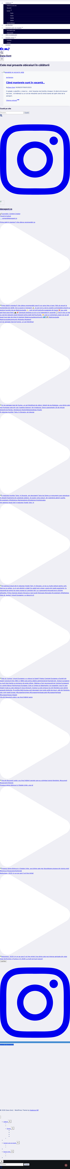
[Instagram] (4, 50)
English (8, 45)
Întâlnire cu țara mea (12, 5)
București (9, 7)
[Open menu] (2, 59)
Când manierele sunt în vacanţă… (25, 82)
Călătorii (5, 1121)
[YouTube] (6, 50)
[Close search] (1, 1161)
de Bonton (9, 25)
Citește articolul (12, 100)
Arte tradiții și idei (11, 30)
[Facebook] (1, 50)
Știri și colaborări (11, 35)
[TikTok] (8, 50)
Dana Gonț (11, 87)
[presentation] (36, 72)
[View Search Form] (2, 52)
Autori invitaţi (10, 32)
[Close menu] (0, 1117)
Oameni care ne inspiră (9, 1143)
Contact (9, 42)
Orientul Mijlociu (11, 22)
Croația (12, 18)
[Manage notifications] (66, 1165)
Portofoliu (9, 40)
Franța (11, 13)
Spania (12, 20)
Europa (9, 1128)
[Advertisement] (13, 1074)
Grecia (11, 15)
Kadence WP (34, 1110)
